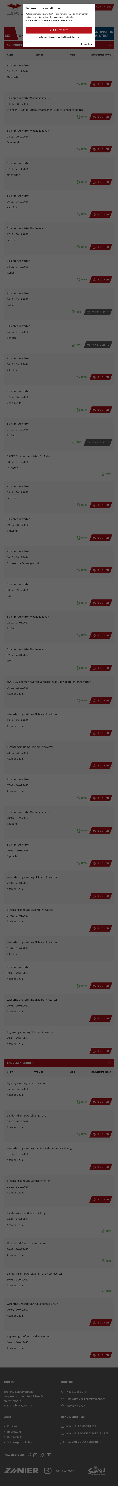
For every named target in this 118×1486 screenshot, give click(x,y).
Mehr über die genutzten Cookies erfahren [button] (57, 37)
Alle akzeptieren (59, 30)
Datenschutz (86, 44)
